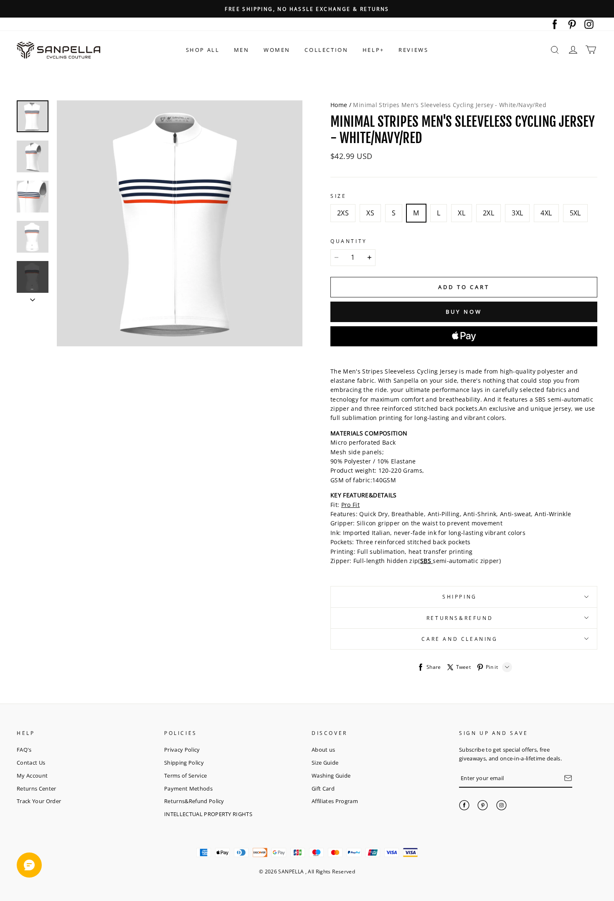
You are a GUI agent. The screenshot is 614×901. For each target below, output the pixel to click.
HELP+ (373, 50)
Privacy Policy (182, 749)
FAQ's (24, 749)
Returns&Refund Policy (194, 801)
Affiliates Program (335, 801)
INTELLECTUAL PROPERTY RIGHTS (208, 814)
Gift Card (323, 788)
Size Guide (325, 762)
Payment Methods (188, 788)
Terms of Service (185, 775)
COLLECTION (326, 50)
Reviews (413, 50)
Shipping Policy (184, 762)
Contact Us (31, 762)
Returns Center (36, 788)
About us (323, 749)
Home (338, 105)
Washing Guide (331, 775)
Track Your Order (39, 801)
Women (277, 50)
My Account (32, 775)
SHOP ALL (203, 50)
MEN (241, 50)
